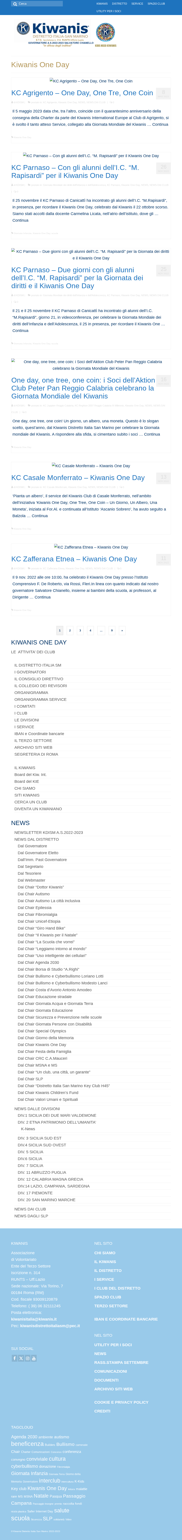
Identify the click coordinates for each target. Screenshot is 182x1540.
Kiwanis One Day (67, 102)
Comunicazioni (41, 1452)
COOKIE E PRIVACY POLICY (121, 1402)
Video (68, 1519)
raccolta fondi (72, 1503)
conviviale (37, 1459)
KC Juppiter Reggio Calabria (58, 405)
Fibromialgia (63, 1467)
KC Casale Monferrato (55, 487)
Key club (18, 1489)
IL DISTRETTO (108, 1270)
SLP (47, 1518)
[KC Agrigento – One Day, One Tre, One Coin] (91, 81)
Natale (41, 1496)
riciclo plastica (18, 1511)
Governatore (30, 1481)
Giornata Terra (57, 1474)
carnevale (82, 1445)
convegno (18, 1459)
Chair (15, 1452)
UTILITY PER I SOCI (113, 1345)
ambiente (45, 1437)
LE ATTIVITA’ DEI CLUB (33, 652)
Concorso (56, 1452)
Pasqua (56, 1496)
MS (20, 1496)
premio (58, 1503)
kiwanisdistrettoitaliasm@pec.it (49, 1326)
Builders (50, 1445)
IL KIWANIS (105, 1262)
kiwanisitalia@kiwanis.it (34, 1319)
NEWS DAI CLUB (96, 102)
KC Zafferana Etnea (53, 568)
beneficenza (27, 1443)
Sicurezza (36, 1519)
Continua (160, 124)
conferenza (72, 1451)
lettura (71, 1489)
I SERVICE (104, 1279)
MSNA (28, 1496)
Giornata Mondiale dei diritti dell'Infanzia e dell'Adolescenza (74, 185)
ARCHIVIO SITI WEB (113, 1389)
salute (61, 1510)
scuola (54, 233)
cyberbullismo (24, 1466)
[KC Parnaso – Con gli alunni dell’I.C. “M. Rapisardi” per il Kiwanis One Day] (91, 155)
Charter (25, 1452)
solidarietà (58, 1519)
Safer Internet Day (40, 1511)
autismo (61, 1437)
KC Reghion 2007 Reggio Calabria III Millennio (99, 405)
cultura (57, 1459)
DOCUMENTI (106, 1380)
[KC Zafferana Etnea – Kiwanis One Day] (91, 547)
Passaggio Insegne (43, 1503)
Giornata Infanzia (23, 233)
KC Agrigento (50, 102)
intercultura (67, 1481)
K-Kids (79, 1481)
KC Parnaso (113, 185)
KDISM (20, 102)
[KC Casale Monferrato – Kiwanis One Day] (91, 465)
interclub (49, 1481)
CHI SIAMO (104, 1253)
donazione (47, 1466)
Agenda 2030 (24, 1436)
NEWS (81, 102)
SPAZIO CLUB (107, 1297)
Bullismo (65, 1444)
